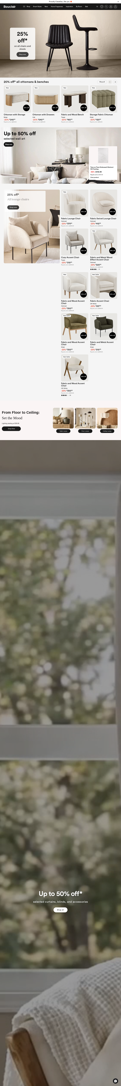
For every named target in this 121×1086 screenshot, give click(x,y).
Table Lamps (63, 431)
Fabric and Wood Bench (72, 115)
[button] (115, 1081)
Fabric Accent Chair (99, 301)
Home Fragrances (57, 6)
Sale (86, 6)
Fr (97, 6)
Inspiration (69, 6)
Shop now (22, 54)
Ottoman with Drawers (43, 115)
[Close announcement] (118, 1)
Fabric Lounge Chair (70, 219)
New (46, 6)
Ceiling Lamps (107, 431)
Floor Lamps (85, 431)
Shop (28, 6)
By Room (79, 6)
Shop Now (11, 428)
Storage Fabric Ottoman (101, 115)
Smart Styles (37, 6)
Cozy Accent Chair (70, 257)
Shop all (102, 82)
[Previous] (110, 82)
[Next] (115, 82)
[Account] (111, 6)
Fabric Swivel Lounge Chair (103, 219)
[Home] (10, 7)
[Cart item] (115, 6)
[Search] (106, 6)
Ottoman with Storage (14, 115)
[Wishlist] (102, 6)
